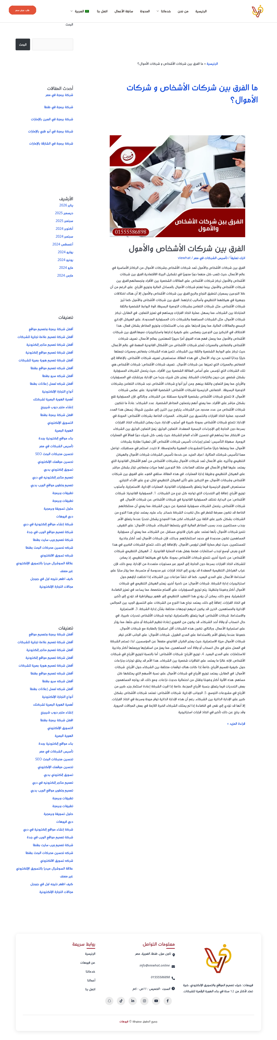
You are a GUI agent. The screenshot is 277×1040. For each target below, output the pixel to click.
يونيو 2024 (65, 259)
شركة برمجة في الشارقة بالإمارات (51, 143)
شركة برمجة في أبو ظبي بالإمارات (50, 131)
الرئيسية (201, 11)
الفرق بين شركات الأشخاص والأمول (187, 248)
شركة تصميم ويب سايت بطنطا (53, 539)
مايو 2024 (66, 267)
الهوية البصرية (64, 430)
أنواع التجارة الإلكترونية (57, 391)
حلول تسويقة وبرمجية (58, 508)
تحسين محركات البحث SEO (54, 453)
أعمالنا (91, 980)
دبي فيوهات (64, 516)
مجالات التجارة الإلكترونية (56, 586)
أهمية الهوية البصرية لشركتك (53, 399)
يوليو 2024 (65, 252)
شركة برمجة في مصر (59, 94)
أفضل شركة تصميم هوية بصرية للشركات (46, 360)
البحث (69, 24)
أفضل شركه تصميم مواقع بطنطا (52, 368)
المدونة (145, 11)
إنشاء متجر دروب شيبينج (57, 407)
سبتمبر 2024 (64, 236)
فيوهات (123, 1021)
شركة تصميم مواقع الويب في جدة (50, 531)
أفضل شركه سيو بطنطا (57, 375)
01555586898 (160, 977)
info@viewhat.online (155, 965)
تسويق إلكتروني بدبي (58, 469)
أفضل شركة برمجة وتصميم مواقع (51, 329)
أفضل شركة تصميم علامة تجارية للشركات (45, 336)
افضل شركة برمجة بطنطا (56, 414)
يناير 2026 (66, 205)
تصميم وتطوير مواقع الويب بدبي (52, 485)
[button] (22, 10)
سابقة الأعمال (123, 11)
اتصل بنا (102, 11)
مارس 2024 (65, 275)
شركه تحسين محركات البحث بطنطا (49, 547)
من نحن (183, 11)
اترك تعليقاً (237, 257)
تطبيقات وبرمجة (62, 492)
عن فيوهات (87, 962)
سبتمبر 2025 (64, 220)
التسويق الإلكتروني (60, 422)
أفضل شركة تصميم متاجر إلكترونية (49, 344)
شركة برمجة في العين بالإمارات (52, 119)
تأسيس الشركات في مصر (210, 257)
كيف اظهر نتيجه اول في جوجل (51, 578)
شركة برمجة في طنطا (58, 106)
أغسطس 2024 (62, 244)
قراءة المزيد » (236, 723)
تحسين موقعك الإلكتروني (55, 461)
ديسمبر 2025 (64, 213)
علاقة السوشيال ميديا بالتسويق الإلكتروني (44, 563)
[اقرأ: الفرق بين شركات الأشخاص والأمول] (177, 186)
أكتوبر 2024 (64, 228)
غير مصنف (66, 570)
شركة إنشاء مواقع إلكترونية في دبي (48, 524)
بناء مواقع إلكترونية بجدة (56, 438)
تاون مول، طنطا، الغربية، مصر (153, 953)
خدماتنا (90, 971)
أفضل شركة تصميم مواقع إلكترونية (49, 352)
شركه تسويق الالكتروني (56, 555)
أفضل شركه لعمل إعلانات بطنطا (51, 383)
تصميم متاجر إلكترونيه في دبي (52, 477)
